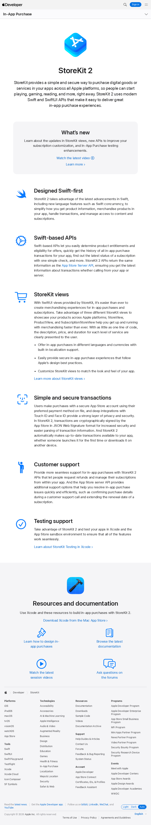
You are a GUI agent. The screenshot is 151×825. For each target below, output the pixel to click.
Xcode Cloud (11, 774)
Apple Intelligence (49, 721)
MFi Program (118, 727)
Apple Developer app (51, 804)
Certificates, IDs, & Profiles (90, 782)
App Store (9, 736)
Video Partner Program (123, 742)
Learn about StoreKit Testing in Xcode (62, 547)
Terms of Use (70, 817)
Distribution (46, 746)
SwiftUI (8, 754)
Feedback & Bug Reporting (90, 754)
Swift (7, 749)
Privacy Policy (89, 817)
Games (43, 756)
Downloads (81, 711)
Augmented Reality (50, 731)
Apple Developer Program (125, 706)
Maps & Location (49, 776)
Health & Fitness (49, 761)
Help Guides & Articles (88, 739)
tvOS (7, 721)
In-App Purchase (17, 14)
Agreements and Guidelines (116, 817)
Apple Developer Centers (124, 773)
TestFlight (9, 764)
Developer (18, 692)
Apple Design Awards (122, 783)
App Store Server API (77, 265)
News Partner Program (123, 737)
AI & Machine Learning (52, 716)
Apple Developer (85, 772)
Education (45, 751)
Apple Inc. (30, 814)
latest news (21, 804)
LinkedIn (93, 804)
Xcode (7, 769)
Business (45, 736)
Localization (46, 771)
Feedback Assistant (86, 787)
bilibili (84, 804)
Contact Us (82, 744)
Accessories (46, 711)
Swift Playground (13, 759)
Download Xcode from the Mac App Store (74, 620)
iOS (6, 706)
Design (43, 741)
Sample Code (83, 716)
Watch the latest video (73, 158)
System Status (83, 759)
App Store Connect (86, 777)
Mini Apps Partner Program (125, 732)
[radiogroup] (134, 807)
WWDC (115, 793)
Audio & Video (47, 726)
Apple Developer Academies (126, 788)
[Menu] (146, 4)
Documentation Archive (88, 726)
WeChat (103, 804)
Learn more (74, 164)
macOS (8, 716)
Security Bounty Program (125, 747)
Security (44, 781)
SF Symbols (10, 784)
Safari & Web (47, 786)
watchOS (9, 731)
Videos (79, 721)
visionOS (9, 726)
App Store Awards (120, 778)
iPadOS (8, 711)
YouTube (9, 807)
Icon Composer (12, 779)
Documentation (84, 706)
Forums (80, 749)
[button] (125, 4)
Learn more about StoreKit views (58, 379)
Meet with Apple (119, 768)
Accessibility (46, 706)
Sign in (135, 4)
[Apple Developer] (12, 4)
